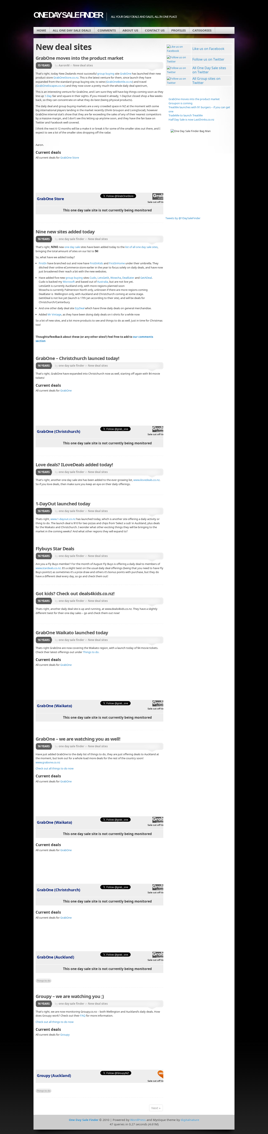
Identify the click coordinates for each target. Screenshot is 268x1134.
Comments (107, 30)
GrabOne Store (69, 157)
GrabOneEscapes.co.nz (50, 86)
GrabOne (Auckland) (55, 957)
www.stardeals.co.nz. (48, 568)
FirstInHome (117, 263)
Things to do (43, 980)
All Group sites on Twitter (206, 80)
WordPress (138, 1120)
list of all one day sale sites (141, 247)
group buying (105, 73)
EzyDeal (79, 308)
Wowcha (115, 278)
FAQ (82, 1015)
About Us (130, 30)
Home (41, 30)
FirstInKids (96, 263)
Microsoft (69, 282)
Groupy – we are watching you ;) (70, 996)
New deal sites (83, 65)
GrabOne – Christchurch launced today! (77, 358)
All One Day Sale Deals (72, 30)
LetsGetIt (103, 278)
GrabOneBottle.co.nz (119, 82)
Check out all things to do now (54, 768)
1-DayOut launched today (63, 503)
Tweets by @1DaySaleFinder (182, 218)
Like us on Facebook (208, 48)
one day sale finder (71, 239)
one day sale (72, 247)
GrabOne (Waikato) (54, 705)
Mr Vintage (54, 314)
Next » (156, 1108)
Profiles (178, 30)
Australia (102, 282)
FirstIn (43, 263)
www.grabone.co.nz (48, 762)
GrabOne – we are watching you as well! (78, 739)
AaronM (64, 65)
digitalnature (190, 1120)
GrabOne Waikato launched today (72, 632)
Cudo (93, 278)
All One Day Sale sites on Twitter (209, 70)
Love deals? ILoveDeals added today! (74, 464)
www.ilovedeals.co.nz (146, 480)
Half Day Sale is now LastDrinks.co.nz (191, 119)
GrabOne (125, 73)
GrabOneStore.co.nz (66, 77)
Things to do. (91, 652)
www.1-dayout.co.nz (63, 519)
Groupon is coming (180, 103)
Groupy (65, 1034)
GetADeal (146, 278)
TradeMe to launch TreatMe (186, 115)
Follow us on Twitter (208, 59)
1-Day (48, 96)
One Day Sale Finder (68, 14)
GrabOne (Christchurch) (58, 431)
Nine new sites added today (65, 231)
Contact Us (155, 30)
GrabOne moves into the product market (79, 58)
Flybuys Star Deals (55, 548)
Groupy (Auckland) (54, 1075)
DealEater (128, 278)
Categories (201, 30)
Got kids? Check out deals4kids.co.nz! (75, 593)
